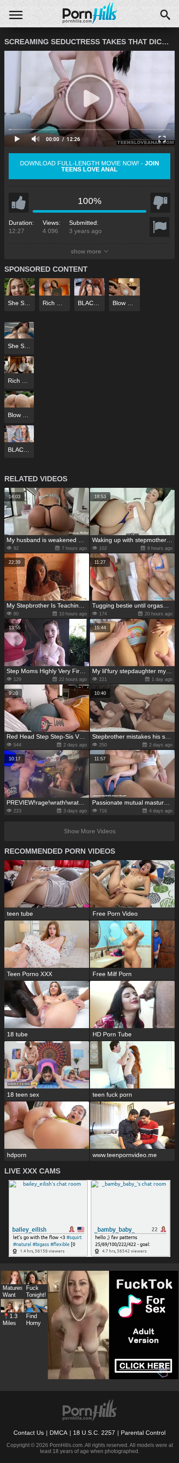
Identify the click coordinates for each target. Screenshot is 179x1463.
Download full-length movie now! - (89, 166)
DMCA (58, 1432)
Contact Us (28, 1432)
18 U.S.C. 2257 (94, 1432)
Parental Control (143, 1432)
